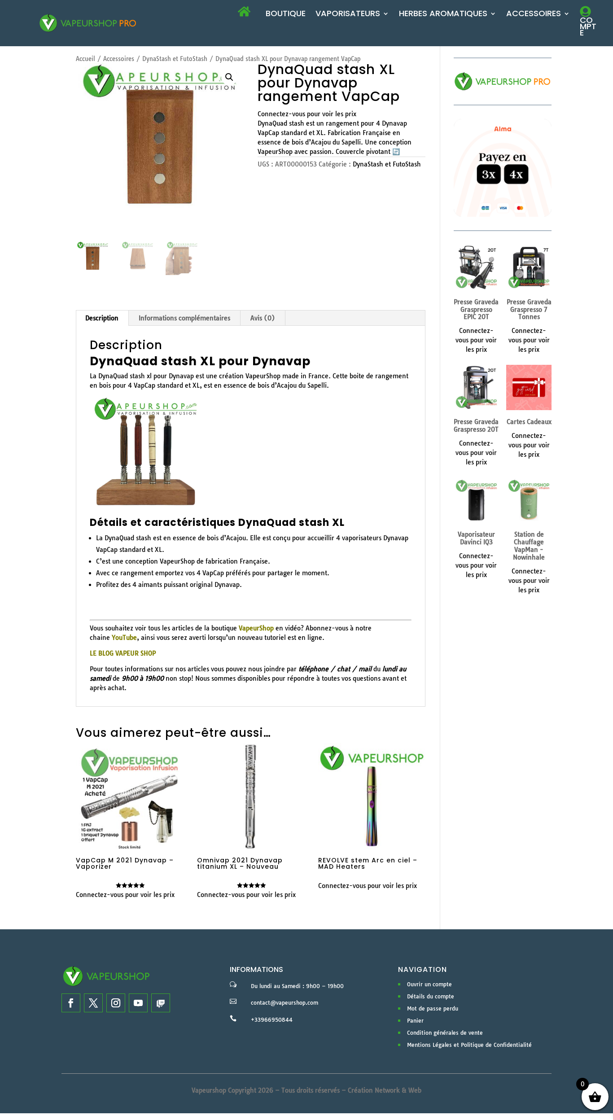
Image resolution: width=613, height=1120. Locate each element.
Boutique (286, 14)
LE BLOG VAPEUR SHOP (123, 653)
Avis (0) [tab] (262, 318)
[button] (229, 77)
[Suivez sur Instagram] (115, 1002)
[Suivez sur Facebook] (70, 1002)
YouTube (124, 638)
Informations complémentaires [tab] (184, 318)
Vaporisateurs (347, 14)
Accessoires (533, 14)
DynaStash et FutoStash (174, 58)
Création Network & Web (384, 1090)
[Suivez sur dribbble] (160, 1002)
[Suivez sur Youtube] (138, 1002)
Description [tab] (101, 318)
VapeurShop (256, 628)
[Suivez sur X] (93, 1002)
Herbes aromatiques (443, 14)
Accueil (85, 58)
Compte (588, 26)
